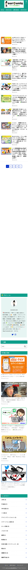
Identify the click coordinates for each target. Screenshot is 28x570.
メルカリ (4, 530)
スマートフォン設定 (7, 521)
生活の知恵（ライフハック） (10, 544)
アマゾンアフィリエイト (8, 517)
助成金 (4, 539)
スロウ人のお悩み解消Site (11, 568)
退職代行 (4, 553)
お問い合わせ (16, 9)
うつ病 (4, 513)
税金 (3, 548)
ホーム (2, 9)
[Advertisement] (14, 23)
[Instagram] (15, 334)
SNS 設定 (4, 508)
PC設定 (4, 504)
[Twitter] (12, 334)
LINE (3, 499)
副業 (3, 535)
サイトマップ (23, 9)
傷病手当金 (5, 557)
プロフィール (8, 9)
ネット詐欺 (5, 526)
